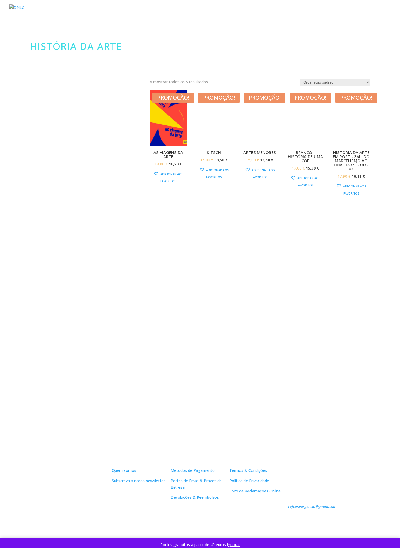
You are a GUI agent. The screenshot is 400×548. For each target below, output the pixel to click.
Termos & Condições (248, 470)
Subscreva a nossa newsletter (138, 480)
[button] (168, 178)
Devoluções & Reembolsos (195, 497)
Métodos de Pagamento (193, 470)
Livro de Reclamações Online (255, 491)
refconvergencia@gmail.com (312, 506)
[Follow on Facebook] (77, 517)
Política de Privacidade (249, 480)
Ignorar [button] (233, 544)
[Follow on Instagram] (88, 517)
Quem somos (124, 470)
